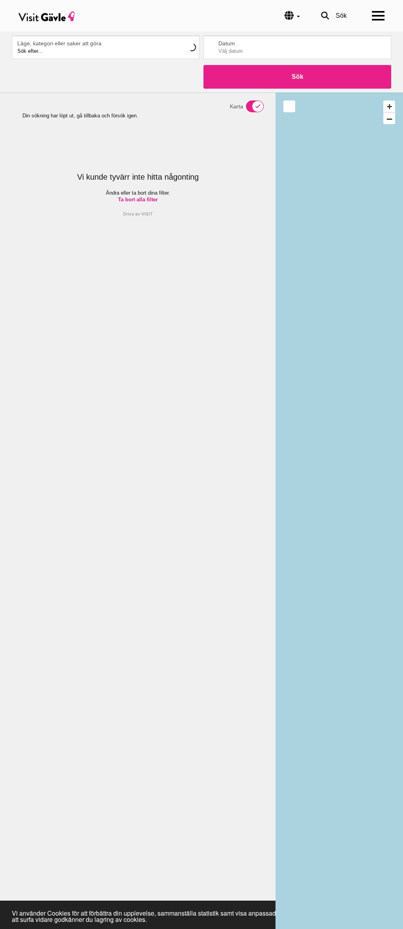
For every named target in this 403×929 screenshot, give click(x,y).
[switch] (250, 106)
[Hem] (46, 16)
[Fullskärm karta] (289, 106)
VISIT (147, 214)
